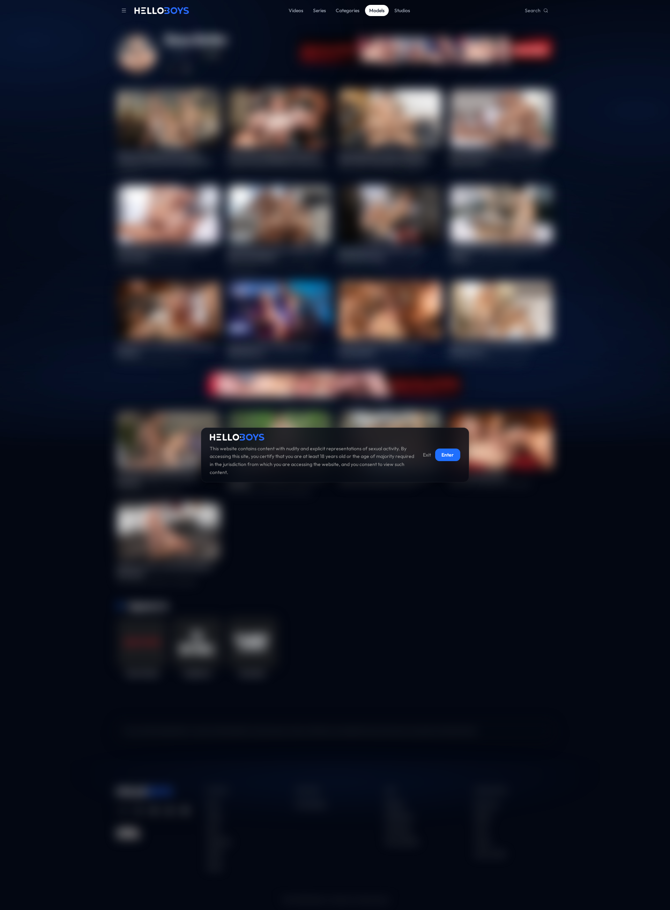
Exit (427, 455)
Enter (447, 455)
